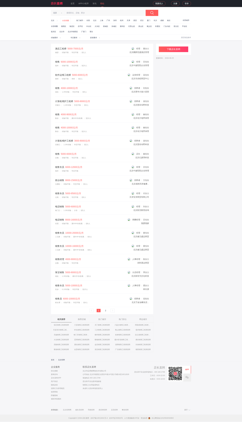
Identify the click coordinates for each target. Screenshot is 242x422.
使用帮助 (54, 392)
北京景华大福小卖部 (140, 92)
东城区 (114, 26)
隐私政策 (54, 385)
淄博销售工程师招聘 (122, 345)
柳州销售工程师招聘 (102, 335)
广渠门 (83, 32)
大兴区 (97, 26)
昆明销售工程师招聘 (81, 340)
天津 (128, 20)
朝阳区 (63, 26)
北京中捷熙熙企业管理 (139, 65)
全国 (88, 20)
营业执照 (144, 418)
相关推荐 (61, 319)
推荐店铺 (82, 319)
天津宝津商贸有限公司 (139, 197)
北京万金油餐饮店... (140, 302)
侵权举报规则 (56, 399)
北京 (52, 20)
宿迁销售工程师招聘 (61, 325)
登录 (187, 3)
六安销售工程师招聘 (81, 325)
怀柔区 (157, 26)
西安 (135, 20)
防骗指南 (54, 395)
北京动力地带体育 (141, 118)
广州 (108, 20)
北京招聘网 (67, 410)
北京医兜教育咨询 (141, 210)
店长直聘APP (56, 378)
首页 (73, 3)
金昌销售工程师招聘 (102, 345)
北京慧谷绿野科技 (141, 105)
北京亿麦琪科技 (142, 157)
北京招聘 (61, 360)
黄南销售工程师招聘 (61, 349)
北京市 (61, 32)
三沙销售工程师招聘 (102, 330)
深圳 (115, 20)
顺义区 (149, 26)
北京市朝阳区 (73, 32)
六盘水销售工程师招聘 (123, 325)
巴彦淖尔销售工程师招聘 (61, 330)
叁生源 (146, 289)
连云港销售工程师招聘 (143, 335)
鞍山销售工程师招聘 (122, 330)
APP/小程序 (83, 3)
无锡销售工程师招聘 (61, 335)
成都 (162, 20)
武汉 (142, 20)
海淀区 (72, 26)
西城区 (105, 26)
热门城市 (102, 319)
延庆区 (53, 32)
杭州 (121, 20)
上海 (101, 20)
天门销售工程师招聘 (102, 325)
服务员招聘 (79, 410)
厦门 (148, 20)
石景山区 (131, 26)
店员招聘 (114, 410)
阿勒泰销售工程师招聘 (143, 325)
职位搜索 (54, 371)
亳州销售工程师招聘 (143, 330)
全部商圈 (65, 21)
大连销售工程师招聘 (61, 340)
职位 (102, 3)
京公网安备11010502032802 (162, 418)
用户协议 (54, 381)
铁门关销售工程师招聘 (82, 335)
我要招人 (159, 3)
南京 (168, 20)
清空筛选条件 (186, 38)
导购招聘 (91, 410)
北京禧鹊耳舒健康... (140, 184)
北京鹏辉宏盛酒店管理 (139, 52)
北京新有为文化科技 (140, 276)
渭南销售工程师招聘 (61, 345)
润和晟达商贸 (143, 263)
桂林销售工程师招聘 (122, 335)
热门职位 (123, 319)
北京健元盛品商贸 (141, 236)
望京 (91, 32)
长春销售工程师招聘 (143, 345)
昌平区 (80, 26)
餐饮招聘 (125, 410)
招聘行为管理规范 (57, 388)
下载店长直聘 (173, 49)
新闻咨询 (54, 374)
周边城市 (143, 319)
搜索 (152, 13)
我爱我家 (145, 223)
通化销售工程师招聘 (81, 345)
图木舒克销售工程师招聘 (123, 340)
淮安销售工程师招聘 (102, 349)
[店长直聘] (57, 3)
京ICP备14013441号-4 (99, 418)
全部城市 (186, 20)
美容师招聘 (103, 410)
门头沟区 (167, 26)
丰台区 (88, 26)
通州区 (122, 26)
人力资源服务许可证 (131, 418)
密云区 (176, 26)
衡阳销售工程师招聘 (143, 349)
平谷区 (184, 26)
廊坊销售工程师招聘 (143, 340)
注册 (175, 3)
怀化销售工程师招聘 (81, 330)
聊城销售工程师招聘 (102, 340)
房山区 (140, 26)
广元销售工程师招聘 (122, 349)
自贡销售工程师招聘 (81, 349)
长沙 (155, 20)
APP (187, 370)
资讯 (94, 3)
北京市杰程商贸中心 (140, 78)
